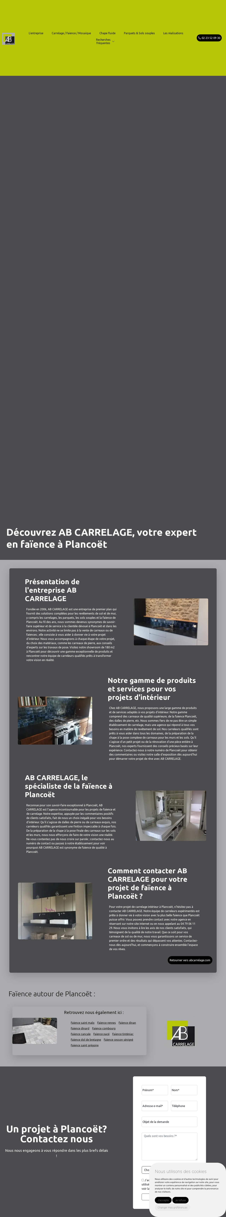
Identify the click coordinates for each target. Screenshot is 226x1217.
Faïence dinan (127, 1022)
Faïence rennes (106, 1022)
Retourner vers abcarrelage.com (190, 960)
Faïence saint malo (82, 1022)
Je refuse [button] (180, 1200)
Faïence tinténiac (122, 1034)
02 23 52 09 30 (210, 37)
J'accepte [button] (163, 1200)
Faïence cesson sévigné (118, 1039)
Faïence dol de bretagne (86, 1039)
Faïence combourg (103, 1028)
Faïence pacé (101, 1034)
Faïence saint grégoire (85, 1045)
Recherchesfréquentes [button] (103, 41)
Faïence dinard (80, 1028)
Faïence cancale (81, 1034)
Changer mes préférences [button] (172, 1207)
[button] (113, 41)
